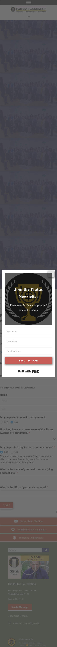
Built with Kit (28, 371)
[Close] (51, 274)
